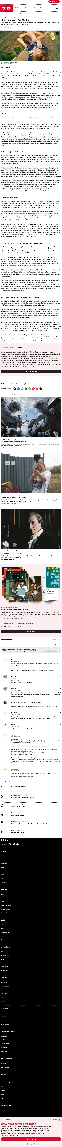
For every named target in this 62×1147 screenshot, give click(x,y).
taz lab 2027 (4, 1051)
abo (2, 951)
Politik (2, 856)
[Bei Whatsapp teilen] (29, 389)
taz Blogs (3, 1063)
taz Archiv (3, 1074)
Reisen (3, 1087)
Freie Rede (4, 997)
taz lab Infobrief (5, 1024)
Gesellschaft (4, 863)
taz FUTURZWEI (5, 1067)
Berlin (2, 875)
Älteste (59, 639)
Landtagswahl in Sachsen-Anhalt (9, 898)
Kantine (3, 1090)
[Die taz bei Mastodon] (10, 845)
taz (4, 840)
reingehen (3, 1001)
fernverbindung (5, 986)
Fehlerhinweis (19, 384)
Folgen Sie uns (4, 844)
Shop (2, 1094)
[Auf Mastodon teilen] (18, 389)
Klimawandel (4, 913)
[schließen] (59, 1119)
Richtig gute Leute (5, 909)
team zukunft (4, 1013)
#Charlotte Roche (20, 379)
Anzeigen (3, 1098)
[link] (16, 8)
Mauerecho (4, 993)
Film (13, 13)
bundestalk (4, 982)
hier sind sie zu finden (51, 651)
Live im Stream (5, 1043)
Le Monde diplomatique (7, 1071)
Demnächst (4, 1036)
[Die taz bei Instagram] (17, 845)
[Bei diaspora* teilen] (33, 389)
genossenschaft (5, 955)
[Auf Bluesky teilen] (22, 389)
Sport (2, 871)
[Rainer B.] (5, 677)
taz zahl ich (4, 959)
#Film (13, 379)
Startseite (3, 13)
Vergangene (4, 1047)
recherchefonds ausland (7, 963)
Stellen (3, 936)
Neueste (54, 639)
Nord (2, 878)
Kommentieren (11, 384)
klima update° (4, 990)
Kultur (9, 13)
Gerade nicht (54, 1119)
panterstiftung (4, 966)
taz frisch (3, 1017)
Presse (3, 940)
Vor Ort (3, 1040)
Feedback (3, 1110)
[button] (60, 1)
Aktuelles (3, 925)
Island (2, 894)
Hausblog (3, 928)
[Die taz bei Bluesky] (14, 845)
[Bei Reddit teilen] (37, 389)
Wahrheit (3, 882)
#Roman (9, 379)
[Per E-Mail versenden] (14, 389)
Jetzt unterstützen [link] (31, 371)
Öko (2, 859)
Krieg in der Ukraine (6, 905)
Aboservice (4, 1114)
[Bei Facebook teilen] (26, 389)
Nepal (2, 901)
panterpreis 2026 (5, 970)
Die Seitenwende (5, 932)
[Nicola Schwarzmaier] (5, 702)
